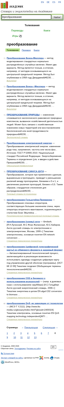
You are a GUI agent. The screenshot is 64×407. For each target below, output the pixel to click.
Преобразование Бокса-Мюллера (25, 58)
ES (54, 2)
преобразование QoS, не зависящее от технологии (35, 303)
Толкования (32, 25)
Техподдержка (20, 348)
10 (15, 337)
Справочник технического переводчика (24, 241)
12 (28, 337)
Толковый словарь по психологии (22, 194)
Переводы (17, 30)
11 (21, 337)
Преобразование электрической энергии (29, 143)
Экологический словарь (17, 137)
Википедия (11, 81)
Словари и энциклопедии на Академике (26, 11)
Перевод (26, 50)
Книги (47, 30)
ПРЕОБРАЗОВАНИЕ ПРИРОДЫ (23, 114)
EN (42, 2)
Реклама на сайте (34, 348)
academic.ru (12, 5)
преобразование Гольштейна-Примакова (29, 199)
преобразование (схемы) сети (23, 221)
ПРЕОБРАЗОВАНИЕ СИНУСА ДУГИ (25, 171)
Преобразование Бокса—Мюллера (26, 86)
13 (35, 337)
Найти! (57, 17)
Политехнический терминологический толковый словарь (33, 216)
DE (48, 2)
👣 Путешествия (7, 353)
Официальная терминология (20, 166)
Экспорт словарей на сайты (12, 358)
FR (59, 2)
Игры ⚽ (17, 36)
